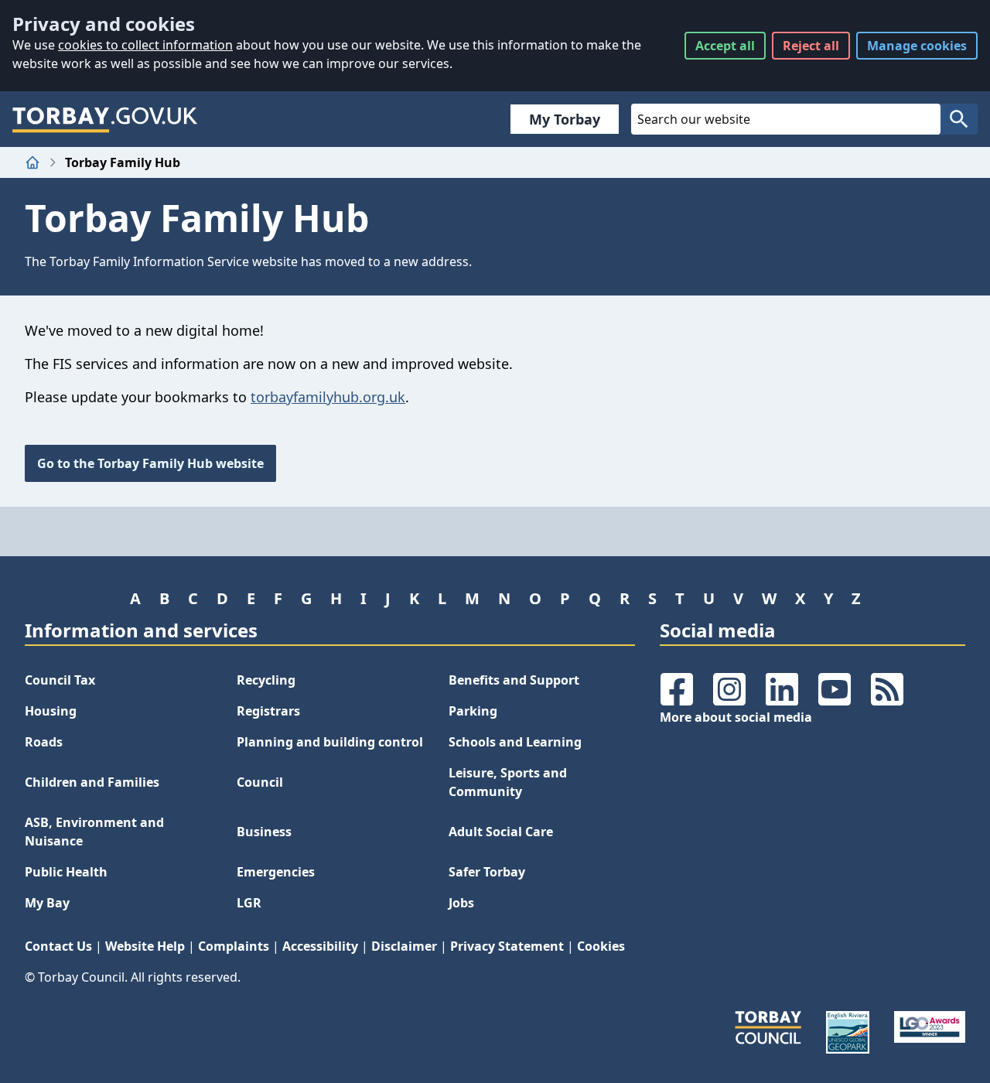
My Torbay (564, 119)
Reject (811, 45)
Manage (917, 45)
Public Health (66, 871)
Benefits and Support (514, 679)
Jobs (461, 902)
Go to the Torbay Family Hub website (150, 463)
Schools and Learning (515, 741)
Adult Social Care (501, 831)
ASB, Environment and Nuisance (94, 831)
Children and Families (92, 782)
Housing (51, 710)
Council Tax (60, 679)
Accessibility (320, 946)
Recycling (266, 679)
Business (264, 831)
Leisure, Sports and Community (508, 782)
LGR (249, 902)
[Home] (32, 162)
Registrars (268, 710)
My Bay (47, 902)
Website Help (145, 946)
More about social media (736, 717)
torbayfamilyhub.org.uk (328, 397)
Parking (473, 710)
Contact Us (58, 946)
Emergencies (276, 871)
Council (260, 782)
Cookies (601, 946)
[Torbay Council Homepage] (105, 119)
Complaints (233, 946)
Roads (44, 741)
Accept (725, 45)
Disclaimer (404, 946)
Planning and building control (330, 741)
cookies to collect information (145, 44)
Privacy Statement (507, 946)
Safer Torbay (487, 871)
